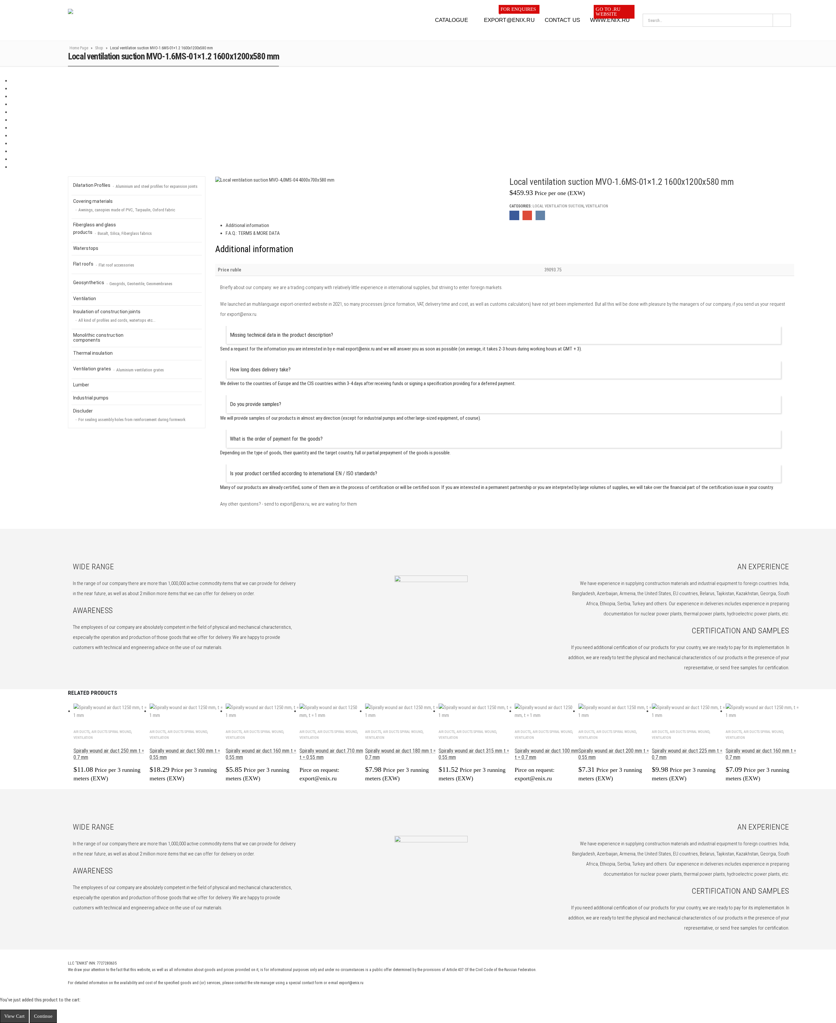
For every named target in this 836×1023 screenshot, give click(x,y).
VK (540, 215)
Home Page (79, 48)
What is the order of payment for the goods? (276, 439)
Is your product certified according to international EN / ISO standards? (303, 473)
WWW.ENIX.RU (610, 18)
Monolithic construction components (98, 338)
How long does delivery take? (260, 369)
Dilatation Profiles (135, 186)
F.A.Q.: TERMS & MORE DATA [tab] (253, 233)
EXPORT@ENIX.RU (510, 18)
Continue (43, 1016)
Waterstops (85, 248)
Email (527, 215)
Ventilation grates (118, 369)
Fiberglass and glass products (112, 229)
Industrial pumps (90, 397)
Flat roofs (103, 264)
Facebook (514, 215)
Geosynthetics (122, 283)
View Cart (14, 1016)
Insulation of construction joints (114, 316)
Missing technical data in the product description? (281, 335)
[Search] (782, 20)
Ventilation (597, 206)
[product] (111, 711)
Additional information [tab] (247, 225)
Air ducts (81, 732)
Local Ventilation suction (558, 206)
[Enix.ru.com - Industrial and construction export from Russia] (102, 20)
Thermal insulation (93, 353)
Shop (99, 48)
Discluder (129, 415)
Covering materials (124, 205)
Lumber (81, 384)
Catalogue (451, 20)
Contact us (562, 20)
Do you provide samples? (255, 404)
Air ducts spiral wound (111, 732)
